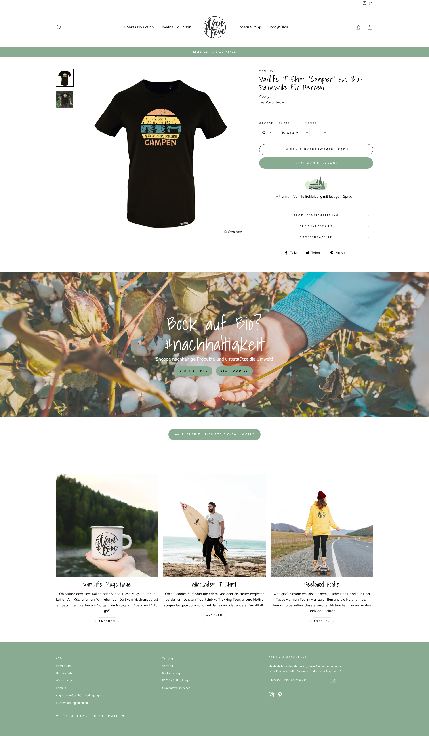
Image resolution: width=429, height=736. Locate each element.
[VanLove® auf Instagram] (271, 694)
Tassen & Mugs (250, 27)
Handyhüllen (278, 27)
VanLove (267, 71)
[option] (214, 52)
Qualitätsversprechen (176, 688)
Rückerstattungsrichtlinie (72, 702)
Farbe (284, 123)
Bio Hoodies (234, 371)
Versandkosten (276, 102)
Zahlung (167, 658)
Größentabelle (316, 237)
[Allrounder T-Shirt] (214, 525)
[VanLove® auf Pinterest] (280, 694)
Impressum (63, 665)
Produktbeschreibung (316, 215)
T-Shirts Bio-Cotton (139, 27)
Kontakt (61, 688)
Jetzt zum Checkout (316, 163)
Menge (311, 123)
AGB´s (60, 658)
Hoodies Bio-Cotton (175, 27)
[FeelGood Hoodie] (322, 525)
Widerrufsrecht (66, 680)
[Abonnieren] (333, 681)
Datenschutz (64, 673)
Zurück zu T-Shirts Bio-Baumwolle (218, 434)
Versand (167, 665)
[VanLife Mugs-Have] (107, 525)
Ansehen (107, 621)
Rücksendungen (172, 673)
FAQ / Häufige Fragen (176, 680)
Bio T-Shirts (194, 371)
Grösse (266, 123)
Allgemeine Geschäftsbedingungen (79, 695)
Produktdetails (316, 226)
